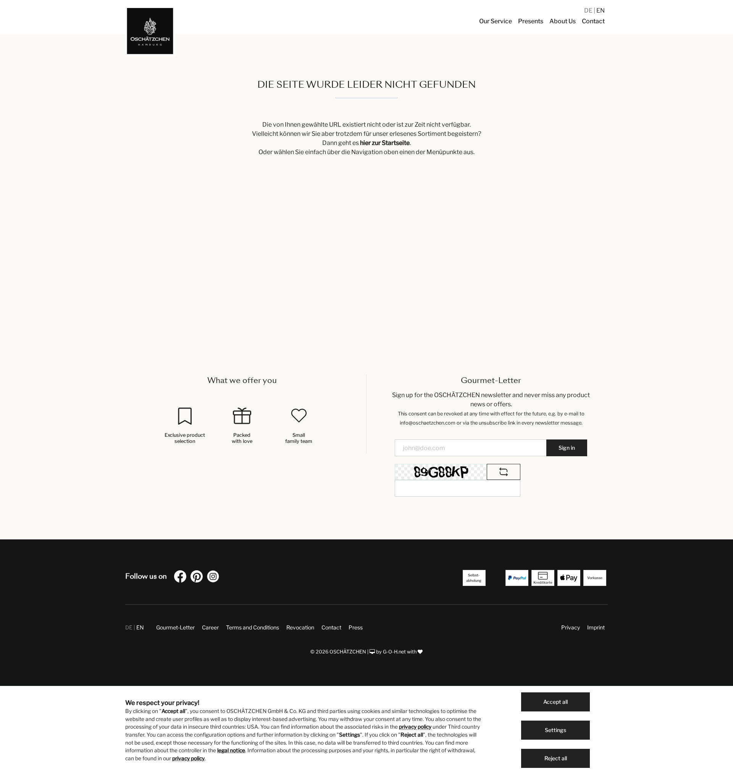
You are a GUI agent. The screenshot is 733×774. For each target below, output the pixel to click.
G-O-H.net (394, 652)
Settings (555, 730)
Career (210, 627)
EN (600, 10)
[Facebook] (181, 577)
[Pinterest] (198, 577)
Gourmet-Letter (175, 627)
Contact (331, 627)
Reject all (555, 758)
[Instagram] (214, 577)
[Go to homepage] (150, 31)
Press (356, 627)
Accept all (555, 701)
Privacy (570, 627)
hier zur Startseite (385, 142)
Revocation (300, 627)
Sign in (567, 447)
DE (589, 10)
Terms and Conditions (252, 627)
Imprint (596, 627)
